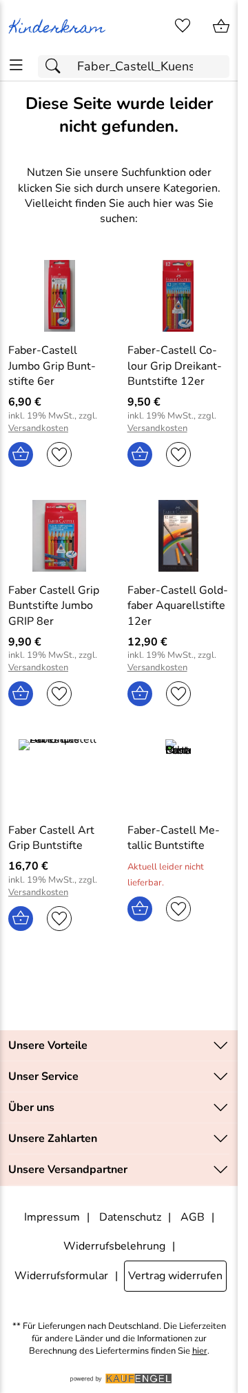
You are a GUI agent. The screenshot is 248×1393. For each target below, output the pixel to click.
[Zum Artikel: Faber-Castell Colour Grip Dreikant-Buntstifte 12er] (178, 296)
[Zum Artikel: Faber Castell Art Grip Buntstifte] (59, 775)
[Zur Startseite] (59, 26)
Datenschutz (130, 1217)
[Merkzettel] (182, 26)
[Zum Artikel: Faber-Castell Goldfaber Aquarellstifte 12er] (178, 536)
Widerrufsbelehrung (114, 1246)
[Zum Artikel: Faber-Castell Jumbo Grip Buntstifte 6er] (59, 296)
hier (199, 1351)
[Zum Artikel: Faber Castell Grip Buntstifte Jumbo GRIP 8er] (59, 536)
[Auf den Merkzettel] (59, 454)
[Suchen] (56, 66)
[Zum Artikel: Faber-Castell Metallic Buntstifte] (178, 775)
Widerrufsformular (61, 1275)
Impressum (52, 1217)
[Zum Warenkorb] (221, 26)
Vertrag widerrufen (175, 1275)
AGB (192, 1217)
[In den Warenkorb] (20, 454)
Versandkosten (38, 428)
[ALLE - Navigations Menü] (16, 65)
